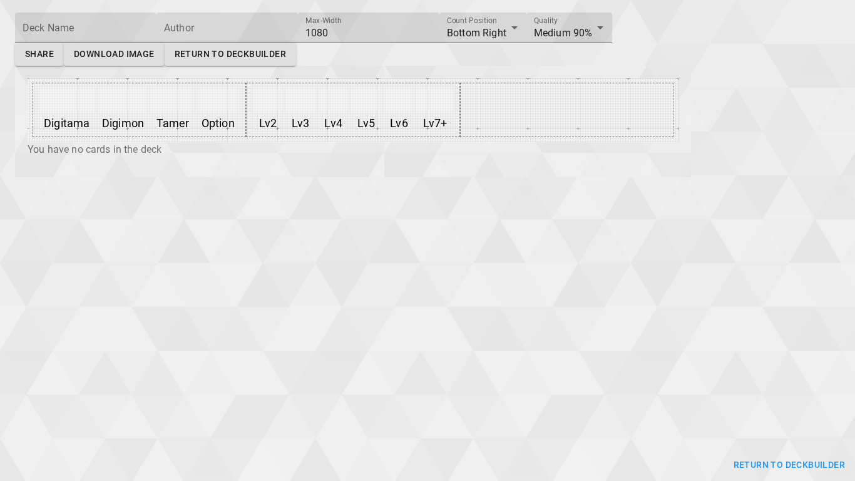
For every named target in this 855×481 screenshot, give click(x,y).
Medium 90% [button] (563, 33)
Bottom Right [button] (476, 33)
